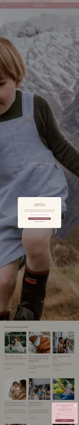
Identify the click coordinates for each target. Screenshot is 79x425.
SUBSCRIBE (64, 420)
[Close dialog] (75, 405)
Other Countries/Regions (39, 221)
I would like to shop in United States (39, 215)
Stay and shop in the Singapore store (39, 218)
